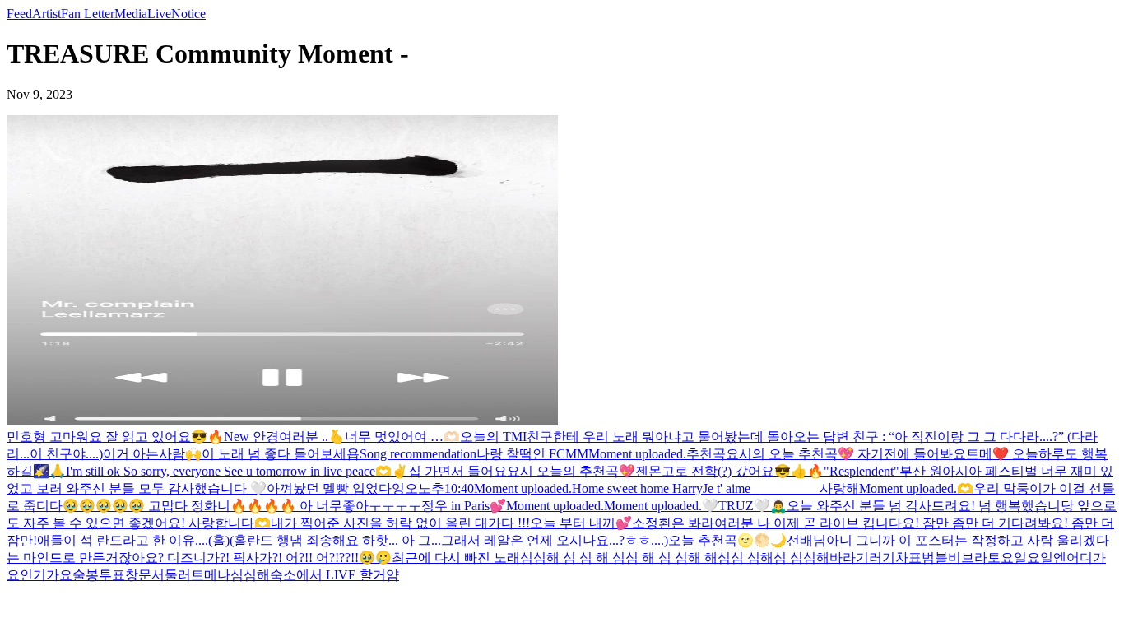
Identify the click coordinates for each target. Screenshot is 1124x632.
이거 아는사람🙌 (152, 454)
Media (130, 14)
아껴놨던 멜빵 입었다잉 (336, 488)
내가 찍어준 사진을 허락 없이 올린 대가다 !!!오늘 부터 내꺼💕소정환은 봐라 (492, 523)
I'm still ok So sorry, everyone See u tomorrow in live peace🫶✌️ (237, 471)
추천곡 (706, 454)
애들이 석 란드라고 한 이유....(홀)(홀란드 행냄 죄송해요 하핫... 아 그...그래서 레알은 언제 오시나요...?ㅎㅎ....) (352, 540)
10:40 (459, 488)
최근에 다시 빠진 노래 (456, 558)
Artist (46, 14)
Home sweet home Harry (637, 488)
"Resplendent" (861, 471)
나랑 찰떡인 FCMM (532, 454)
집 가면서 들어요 (457, 471)
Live (159, 14)
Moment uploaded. (637, 454)
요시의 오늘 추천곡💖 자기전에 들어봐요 (846, 454)
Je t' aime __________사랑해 (781, 488)
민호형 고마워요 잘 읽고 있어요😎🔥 (115, 437)
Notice (188, 14)
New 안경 (251, 437)
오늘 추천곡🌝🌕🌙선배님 (747, 540)
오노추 (424, 488)
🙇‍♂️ (778, 506)
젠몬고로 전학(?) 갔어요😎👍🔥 (729, 471)
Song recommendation (418, 454)
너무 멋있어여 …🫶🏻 (402, 437)
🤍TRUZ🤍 (736, 506)
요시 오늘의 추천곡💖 (571, 471)
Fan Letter (87, 14)
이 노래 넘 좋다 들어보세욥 (281, 454)
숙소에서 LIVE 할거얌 (334, 575)
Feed (19, 14)
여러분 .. (303, 437)
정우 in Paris (455, 506)
